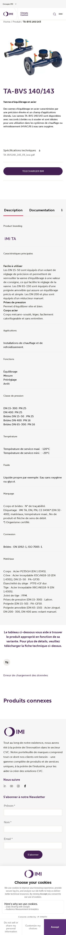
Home (6, 21)
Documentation (41, 210)
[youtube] (11, 786)
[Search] (54, 14)
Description (13, 210)
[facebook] (25, 786)
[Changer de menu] (61, 14)
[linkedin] (4, 786)
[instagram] (18, 786)
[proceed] (39, 150)
